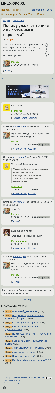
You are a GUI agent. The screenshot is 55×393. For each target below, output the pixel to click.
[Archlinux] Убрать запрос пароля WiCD (31, 360)
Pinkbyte (15, 241)
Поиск (40, 14)
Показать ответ (19, 118)
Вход (49, 9)
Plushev (15, 62)
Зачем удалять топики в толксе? (28, 348)
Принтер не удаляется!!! (24, 356)
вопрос (10, 39)
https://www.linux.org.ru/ (12, 383)
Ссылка (7, 70)
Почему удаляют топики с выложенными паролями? (26, 30)
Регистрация (37, 9)
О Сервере (7, 378)
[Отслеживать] (47, 53)
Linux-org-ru (18, 20)
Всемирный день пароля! (24, 311)
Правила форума (20, 378)
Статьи (5, 14)
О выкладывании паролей (25, 323)
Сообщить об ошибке (11, 380)
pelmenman (17, 111)
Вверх (48, 378)
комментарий (19, 126)
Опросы (22, 14)
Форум (13, 14)
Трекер (32, 14)
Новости (5, 9)
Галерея (16, 9)
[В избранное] (47, 45)
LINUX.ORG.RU (13, 3)
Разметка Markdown (36, 378)
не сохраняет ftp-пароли (24, 352)
